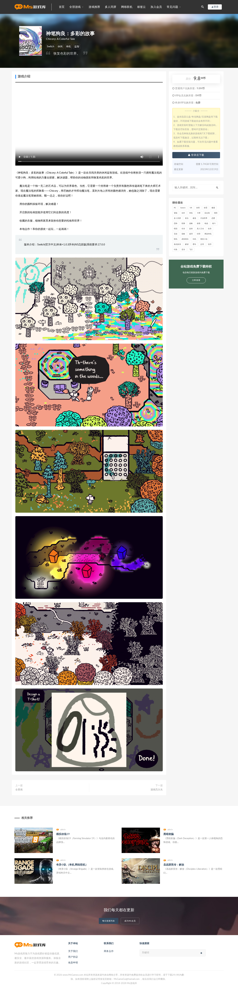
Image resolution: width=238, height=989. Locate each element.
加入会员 (156, 7)
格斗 (214, 223)
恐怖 (175, 223)
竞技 (175, 234)
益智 (76, 46)
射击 (187, 218)
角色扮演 (177, 244)
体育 (205, 208)
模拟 (175, 229)
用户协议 (73, 957)
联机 (175, 239)
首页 (61, 7)
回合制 (207, 213)
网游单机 (208, 234)
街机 (194, 239)
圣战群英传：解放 (173, 864)
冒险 (175, 213)
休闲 (60, 46)
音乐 (183, 249)
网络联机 (126, 7)
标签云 (141, 7)
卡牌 (198, 213)
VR (191, 208)
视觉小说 (203, 239)
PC (175, 208)
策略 (183, 234)
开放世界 (203, 218)
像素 (213, 208)
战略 (191, 223)
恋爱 (213, 218)
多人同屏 (110, 7)
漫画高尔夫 (157, 789)
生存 (183, 229)
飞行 (191, 249)
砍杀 (210, 229)
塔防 (215, 213)
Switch (50, 46)
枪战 (206, 223)
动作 (183, 213)
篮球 (191, 234)
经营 (198, 234)
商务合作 (109, 951)
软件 (210, 244)
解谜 (187, 244)
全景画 (19, 789)
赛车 (194, 244)
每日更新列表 (108, 921)
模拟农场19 (63, 834)
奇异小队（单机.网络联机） (72, 864)
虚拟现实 (185, 239)
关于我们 (73, 951)
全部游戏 (75, 7)
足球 (202, 244)
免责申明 (73, 963)
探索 (198, 223)
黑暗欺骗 (168, 834)
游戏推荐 (94, 7)
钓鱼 (175, 249)
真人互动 (200, 229)
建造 (194, 218)
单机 (68, 46)
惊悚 (183, 223)
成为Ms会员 (130, 921)
